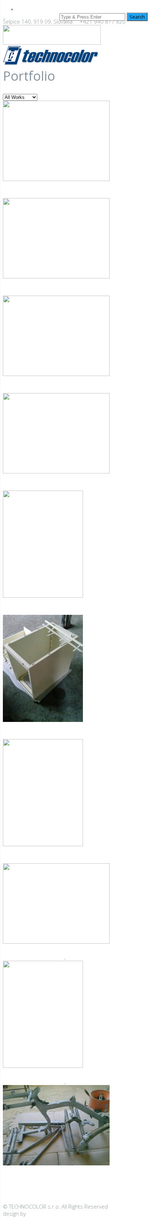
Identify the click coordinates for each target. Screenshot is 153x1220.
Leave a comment (59, 487)
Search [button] (137, 17)
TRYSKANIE (79, 957)
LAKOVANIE (51, 194)
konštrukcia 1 (30, 1181)
